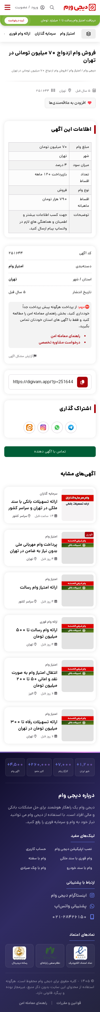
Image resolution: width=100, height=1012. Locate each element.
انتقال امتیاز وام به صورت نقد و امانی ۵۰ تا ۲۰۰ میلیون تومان (34, 679)
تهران (62, 90)
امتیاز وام (67, 33)
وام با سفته (37, 858)
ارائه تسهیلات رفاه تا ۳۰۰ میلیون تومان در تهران (34, 725)
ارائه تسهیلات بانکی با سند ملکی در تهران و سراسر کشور (32, 505)
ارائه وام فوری (19, 33)
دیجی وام (89, 70)
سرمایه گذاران (45, 33)
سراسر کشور (19, 516)
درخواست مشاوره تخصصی (59, 342)
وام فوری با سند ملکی (76, 858)
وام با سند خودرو (79, 868)
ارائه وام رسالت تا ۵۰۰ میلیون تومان (36, 633)
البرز (31, 693)
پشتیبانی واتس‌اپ (70, 906)
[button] (7, 7)
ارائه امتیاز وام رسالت (38, 587)
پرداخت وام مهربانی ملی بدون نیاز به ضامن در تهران (33, 547)
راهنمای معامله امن (65, 336)
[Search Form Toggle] (52, 7)
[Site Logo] (80, 7)
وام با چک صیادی (33, 868)
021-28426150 (69, 917)
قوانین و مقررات (69, 1003)
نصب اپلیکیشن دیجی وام (73, 849)
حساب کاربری (36, 849)
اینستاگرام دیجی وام (69, 895)
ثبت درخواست (16, 20)
